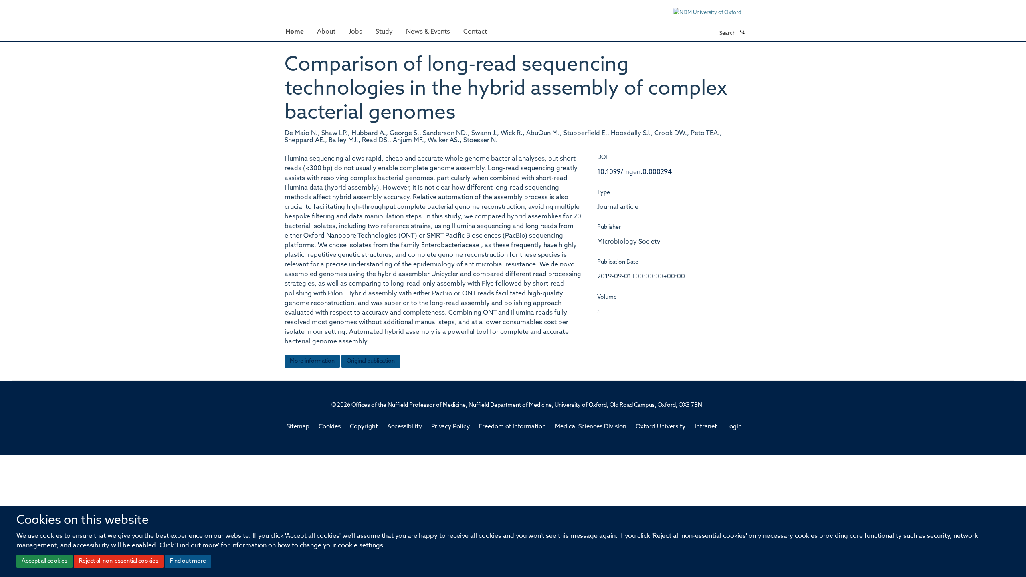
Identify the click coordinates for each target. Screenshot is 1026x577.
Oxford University (660, 427)
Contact (475, 32)
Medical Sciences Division (590, 427)
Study (384, 32)
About (326, 32)
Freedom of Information (512, 427)
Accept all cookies (44, 561)
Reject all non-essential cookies (118, 561)
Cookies (330, 427)
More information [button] (312, 361)
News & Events (428, 32)
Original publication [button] (371, 361)
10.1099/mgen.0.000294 (634, 172)
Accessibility (404, 427)
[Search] (742, 32)
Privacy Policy (450, 427)
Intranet (706, 427)
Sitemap (298, 427)
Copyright (364, 427)
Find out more (188, 561)
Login (734, 427)
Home (294, 32)
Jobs (355, 32)
